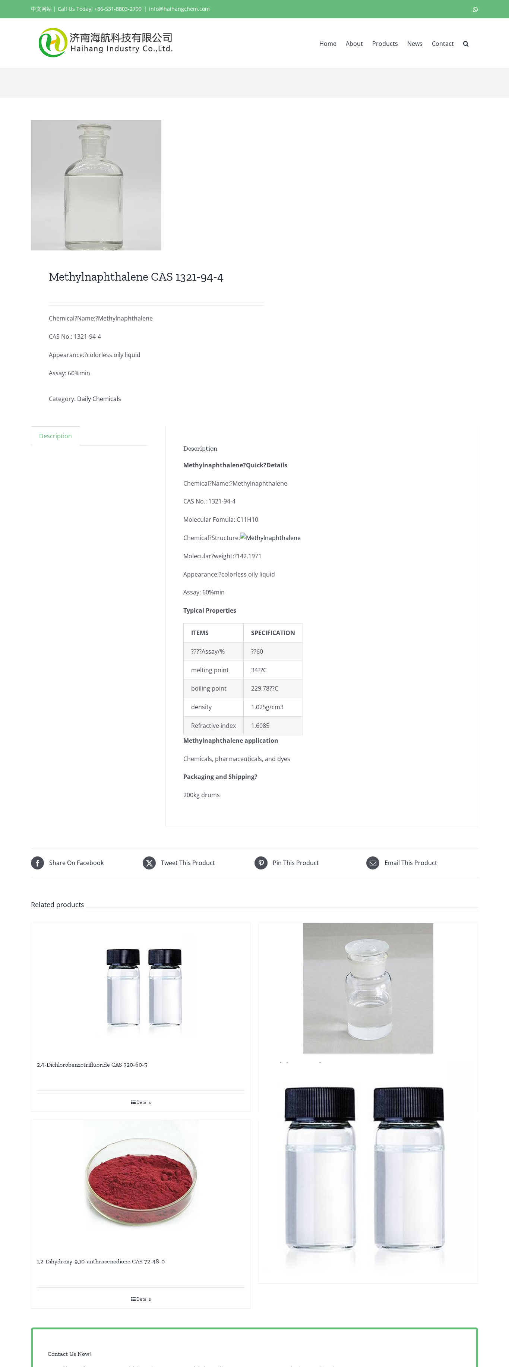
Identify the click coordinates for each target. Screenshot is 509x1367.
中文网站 (41, 8)
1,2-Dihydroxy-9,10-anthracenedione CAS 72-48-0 (101, 1261)
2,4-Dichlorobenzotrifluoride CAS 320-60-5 (92, 1064)
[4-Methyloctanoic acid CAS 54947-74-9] (368, 988)
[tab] (55, 436)
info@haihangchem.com (179, 8)
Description (55, 436)
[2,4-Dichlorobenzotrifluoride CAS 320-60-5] (140, 988)
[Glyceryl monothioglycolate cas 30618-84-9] (368, 1172)
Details (143, 1102)
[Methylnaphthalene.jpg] (138, 185)
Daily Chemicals (99, 399)
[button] (466, 42)
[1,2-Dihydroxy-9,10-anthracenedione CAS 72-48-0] (140, 1185)
